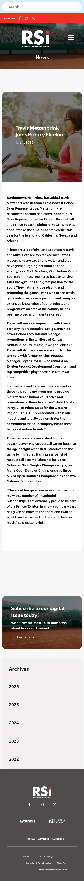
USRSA (31, 838)
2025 (14, 704)
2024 (14, 723)
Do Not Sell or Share (60, 869)
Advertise (43, 838)
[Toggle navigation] (71, 38)
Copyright (30, 863)
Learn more (25, 637)
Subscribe (9, 18)
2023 (14, 741)
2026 (14, 686)
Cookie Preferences (45, 869)
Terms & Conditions (45, 863)
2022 (14, 759)
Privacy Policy (62, 863)
